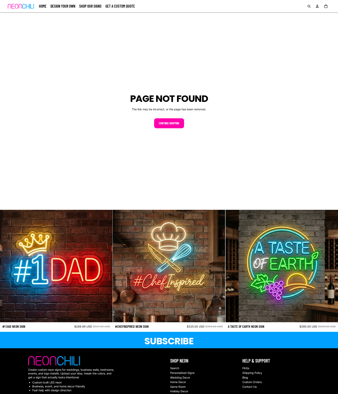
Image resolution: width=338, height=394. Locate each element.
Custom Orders (252, 382)
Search (174, 368)
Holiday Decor (179, 391)
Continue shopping (169, 123)
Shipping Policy (252, 372)
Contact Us (249, 386)
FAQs (245, 368)
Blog (245, 377)
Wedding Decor (180, 377)
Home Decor (178, 382)
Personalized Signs (182, 372)
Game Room (178, 386)
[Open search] (309, 6)
